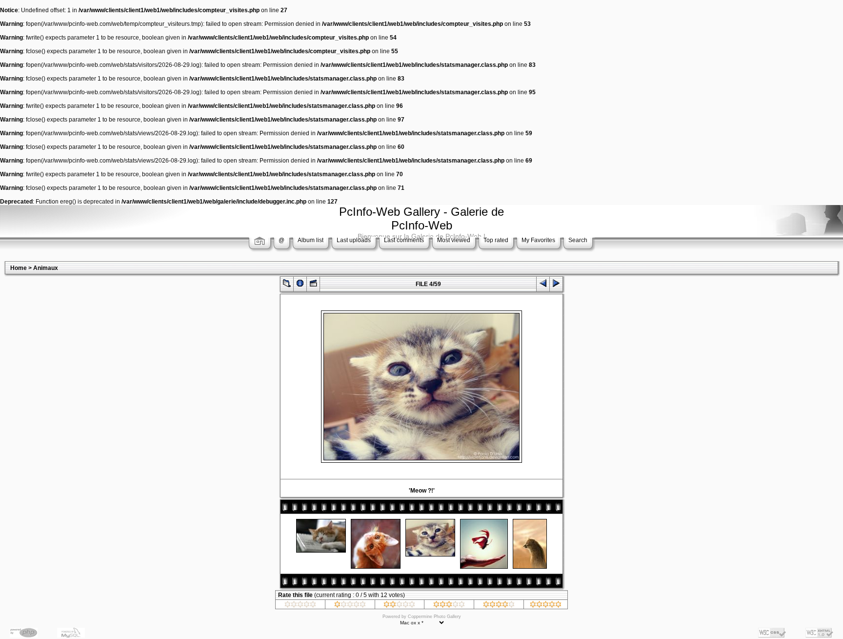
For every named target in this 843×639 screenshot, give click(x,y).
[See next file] (556, 285)
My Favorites (538, 240)
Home (18, 268)
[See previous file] (543, 285)
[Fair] (399, 605)
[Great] (546, 605)
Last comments (404, 240)
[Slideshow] (313, 285)
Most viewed (453, 240)
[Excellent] (499, 605)
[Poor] (350, 605)
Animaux (45, 268)
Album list (310, 240)
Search (577, 240)
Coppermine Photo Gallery (434, 616)
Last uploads (354, 240)
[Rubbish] (300, 605)
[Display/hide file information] (300, 285)
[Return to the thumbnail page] (287, 285)
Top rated (495, 240)
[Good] (449, 605)
